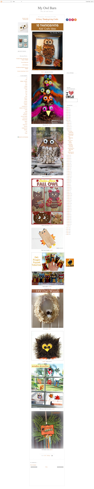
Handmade (25, 102)
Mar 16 (69, 209)
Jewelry (26, 109)
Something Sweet (24, 127)
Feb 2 (69, 219)
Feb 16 (69, 216)
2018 (68, 113)
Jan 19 (69, 222)
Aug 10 (69, 176)
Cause (26, 84)
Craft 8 (44, 361)
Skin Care (25, 126)
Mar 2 (69, 212)
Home (46, 466)
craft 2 (50, 125)
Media (26, 111)
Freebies (26, 99)
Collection (25, 87)
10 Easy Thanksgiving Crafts (47, 19)
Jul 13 (69, 182)
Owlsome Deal (25, 117)
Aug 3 (69, 177)
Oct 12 (69, 161)
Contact (27, 19)
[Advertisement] (47, 473)
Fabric (26, 96)
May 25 (69, 193)
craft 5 (51, 250)
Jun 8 (69, 190)
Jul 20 (69, 180)
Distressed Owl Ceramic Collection (70, 141)
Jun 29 (69, 185)
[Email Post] (52, 455)
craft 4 (51, 225)
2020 (68, 110)
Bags (26, 79)
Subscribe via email (25, 18)
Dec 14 (69, 123)
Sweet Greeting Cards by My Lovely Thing (70, 145)
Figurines (25, 97)
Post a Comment (33, 464)
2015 (68, 118)
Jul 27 (69, 179)
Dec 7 (69, 125)
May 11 (69, 196)
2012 (68, 229)
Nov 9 (69, 155)
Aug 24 (69, 172)
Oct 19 (69, 159)
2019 (68, 112)
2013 (68, 227)
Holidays (25, 104)
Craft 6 (50, 286)
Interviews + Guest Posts (23, 107)
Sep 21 (69, 166)
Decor (26, 92)
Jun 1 (69, 192)
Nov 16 (69, 129)
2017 (68, 115)
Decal (26, 91)
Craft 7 (49, 328)
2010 (68, 232)
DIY (26, 94)
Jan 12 (69, 224)
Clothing (26, 86)
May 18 (69, 195)
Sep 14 (69, 168)
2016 (68, 117)
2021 (68, 109)
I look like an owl (24, 106)
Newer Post (34, 467)
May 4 (69, 198)
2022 (68, 107)
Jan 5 (69, 225)
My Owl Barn (47, 7)
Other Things (25, 114)
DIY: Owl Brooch (25, 64)
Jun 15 (69, 188)
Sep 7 (69, 169)
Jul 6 (68, 184)
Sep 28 (69, 164)
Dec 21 (69, 121)
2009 (68, 234)
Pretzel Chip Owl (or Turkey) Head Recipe (71, 149)
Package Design (24, 119)
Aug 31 (69, 171)
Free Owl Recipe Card (24, 62)
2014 (68, 120)
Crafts (26, 89)
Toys (26, 131)
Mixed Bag (25, 112)
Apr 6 (69, 204)
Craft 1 (42, 72)
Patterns (26, 121)
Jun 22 (69, 187)
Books (26, 82)
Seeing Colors (25, 124)
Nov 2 (69, 156)
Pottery (26, 122)
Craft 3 (50, 176)
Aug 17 (69, 174)
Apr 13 (69, 203)
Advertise (24, 19)
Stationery (25, 129)
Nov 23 (69, 128)
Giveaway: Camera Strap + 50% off (22, 71)
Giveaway (25, 101)
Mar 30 (69, 206)
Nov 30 (69, 126)
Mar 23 (69, 208)
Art (26, 77)
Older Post (60, 467)
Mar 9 (69, 211)
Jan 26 (69, 221)
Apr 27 (69, 200)
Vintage (26, 133)
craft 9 (53, 409)
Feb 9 (69, 217)
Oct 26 (69, 158)
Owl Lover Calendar (24, 116)
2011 (68, 231)
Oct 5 (69, 163)
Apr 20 (69, 201)
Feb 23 (69, 214)
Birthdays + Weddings (23, 81)
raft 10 (51, 449)
